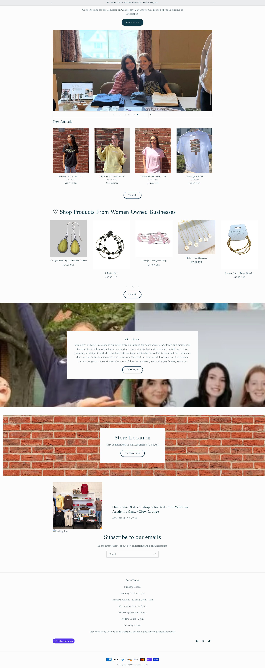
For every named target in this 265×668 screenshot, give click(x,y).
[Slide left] (126, 287)
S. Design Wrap (111, 273)
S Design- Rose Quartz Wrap (154, 261)
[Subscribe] (155, 554)
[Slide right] (139, 287)
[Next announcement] (214, 3)
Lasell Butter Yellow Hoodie (112, 176)
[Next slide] (145, 115)
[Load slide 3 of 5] (129, 114)
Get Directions (132, 453)
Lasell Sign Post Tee (194, 176)
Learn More (132, 369)
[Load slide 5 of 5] (138, 114)
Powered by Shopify (140, 665)
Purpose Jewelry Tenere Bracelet (239, 273)
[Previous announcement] (51, 3)
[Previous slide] (113, 115)
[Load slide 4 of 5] (133, 114)
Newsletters (132, 22)
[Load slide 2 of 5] (125, 114)
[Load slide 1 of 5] (120, 114)
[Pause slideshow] (152, 115)
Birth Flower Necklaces (197, 258)
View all (132, 195)
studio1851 (127, 665)
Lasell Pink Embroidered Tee (153, 176)
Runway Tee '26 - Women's (70, 176)
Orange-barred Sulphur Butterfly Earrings (69, 261)
